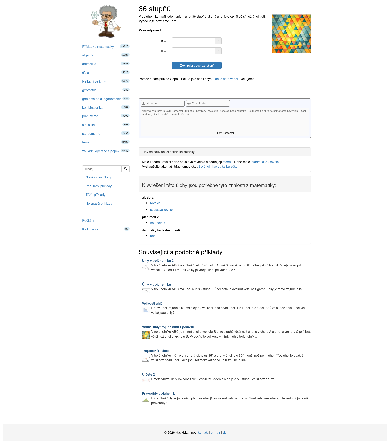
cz (218, 432)
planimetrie (105, 116)
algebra (105, 55)
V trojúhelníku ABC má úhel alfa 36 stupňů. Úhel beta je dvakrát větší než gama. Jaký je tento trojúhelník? (222, 286)
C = (163, 51)
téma (105, 142)
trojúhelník (157, 222)
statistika (105, 124)
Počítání (88, 220)
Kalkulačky (105, 229)
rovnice (155, 203)
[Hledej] (125, 168)
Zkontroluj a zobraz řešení (197, 65)
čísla (105, 72)
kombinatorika (105, 107)
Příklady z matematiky (105, 46)
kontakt (203, 432)
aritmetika (105, 63)
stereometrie (105, 133)
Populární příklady (99, 186)
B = (163, 41)
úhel (153, 235)
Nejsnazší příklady (99, 203)
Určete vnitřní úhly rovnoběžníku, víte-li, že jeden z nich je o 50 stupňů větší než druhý (208, 376)
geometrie (105, 90)
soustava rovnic (161, 209)
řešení (227, 161)
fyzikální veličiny (105, 81)
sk (224, 432)
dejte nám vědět (226, 78)
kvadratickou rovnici (265, 161)
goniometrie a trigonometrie (105, 98)
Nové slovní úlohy (98, 177)
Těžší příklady (95, 194)
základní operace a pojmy (105, 151)
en (212, 432)
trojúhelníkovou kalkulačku (218, 166)
